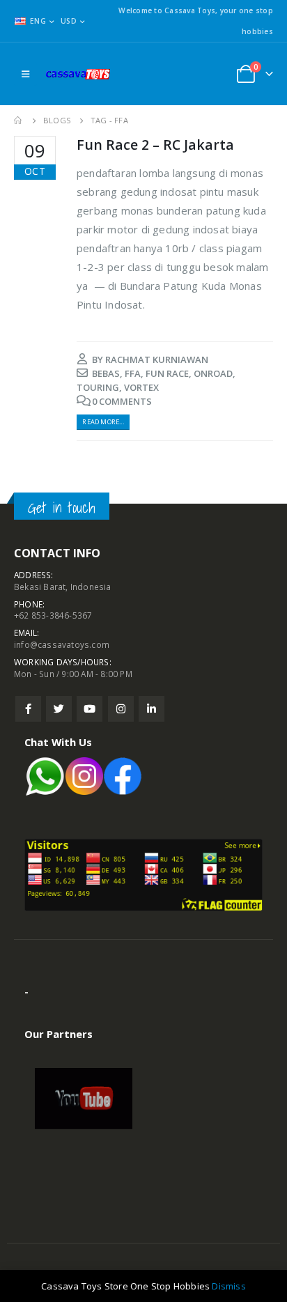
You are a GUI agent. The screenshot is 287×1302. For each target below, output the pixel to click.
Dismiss (228, 1286)
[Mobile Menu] (25, 74)
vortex (141, 387)
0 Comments (122, 401)
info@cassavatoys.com (61, 644)
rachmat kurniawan (156, 359)
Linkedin (151, 709)
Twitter (59, 709)
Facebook (28, 709)
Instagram (121, 709)
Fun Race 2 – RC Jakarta (155, 144)
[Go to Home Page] (19, 120)
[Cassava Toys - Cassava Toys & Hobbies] (80, 74)
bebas (106, 373)
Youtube (89, 709)
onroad (213, 373)
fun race (167, 373)
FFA (133, 373)
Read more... (102, 421)
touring (98, 387)
